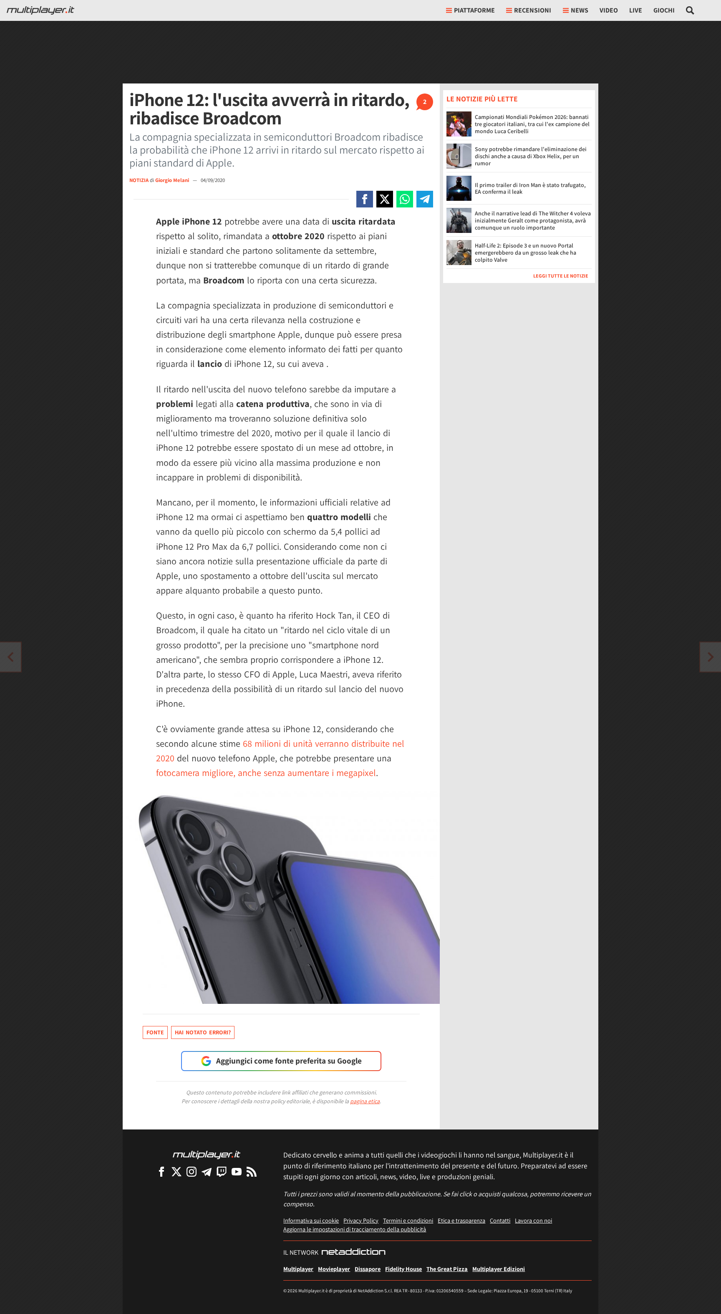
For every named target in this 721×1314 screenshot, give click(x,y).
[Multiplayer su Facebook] (161, 1171)
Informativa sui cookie (311, 1220)
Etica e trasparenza (461, 1220)
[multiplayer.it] (206, 1154)
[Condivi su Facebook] (364, 199)
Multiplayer (298, 1269)
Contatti (500, 1220)
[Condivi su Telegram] (424, 199)
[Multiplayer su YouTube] (237, 1171)
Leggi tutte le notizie (560, 276)
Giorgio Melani (172, 180)
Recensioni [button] (532, 10)
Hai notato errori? (203, 1032)
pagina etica (365, 1101)
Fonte (155, 1032)
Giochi (664, 10)
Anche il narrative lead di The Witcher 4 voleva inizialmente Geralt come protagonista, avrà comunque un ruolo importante (533, 220)
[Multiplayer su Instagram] (192, 1171)
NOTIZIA (139, 180)
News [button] (579, 10)
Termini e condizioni (408, 1220)
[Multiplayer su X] (176, 1171)
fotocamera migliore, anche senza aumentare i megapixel (266, 772)
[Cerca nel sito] (690, 10)
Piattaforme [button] (474, 10)
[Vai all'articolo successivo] (10, 657)
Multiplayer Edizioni (498, 1269)
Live (635, 10)
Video (609, 10)
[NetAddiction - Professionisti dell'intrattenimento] (353, 1253)
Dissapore (368, 1269)
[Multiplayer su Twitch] (222, 1171)
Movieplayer (334, 1269)
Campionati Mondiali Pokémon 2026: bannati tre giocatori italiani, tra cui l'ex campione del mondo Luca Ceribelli (532, 124)
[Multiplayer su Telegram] (207, 1171)
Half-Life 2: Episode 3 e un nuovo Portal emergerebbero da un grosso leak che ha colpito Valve (525, 252)
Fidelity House (403, 1269)
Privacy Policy (360, 1220)
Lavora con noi (533, 1220)
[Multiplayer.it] (40, 10)
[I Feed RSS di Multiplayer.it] (252, 1171)
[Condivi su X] (384, 199)
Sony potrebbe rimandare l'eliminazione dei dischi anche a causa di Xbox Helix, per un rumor (531, 156)
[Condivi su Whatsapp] (404, 199)
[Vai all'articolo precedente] (710, 657)
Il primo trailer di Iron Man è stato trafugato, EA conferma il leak (530, 188)
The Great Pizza (447, 1269)
